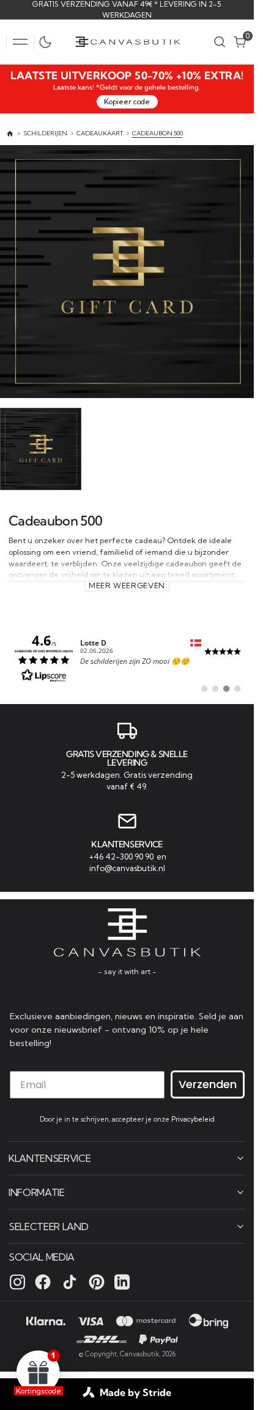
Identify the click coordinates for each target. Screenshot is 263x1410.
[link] (127, 655)
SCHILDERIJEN (45, 133)
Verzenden (208, 1083)
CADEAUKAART (99, 133)
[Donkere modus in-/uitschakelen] (48, 42)
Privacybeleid (193, 1118)
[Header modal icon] (20, 42)
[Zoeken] (219, 41)
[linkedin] (122, 1281)
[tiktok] (69, 1281)
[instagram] (17, 1281)
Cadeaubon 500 (157, 133)
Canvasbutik (139, 1353)
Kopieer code (127, 101)
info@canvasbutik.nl (127, 867)
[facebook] (42, 1281)
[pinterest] (96, 1281)
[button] (20, 42)
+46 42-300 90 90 (122, 855)
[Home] (10, 134)
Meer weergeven (127, 583)
